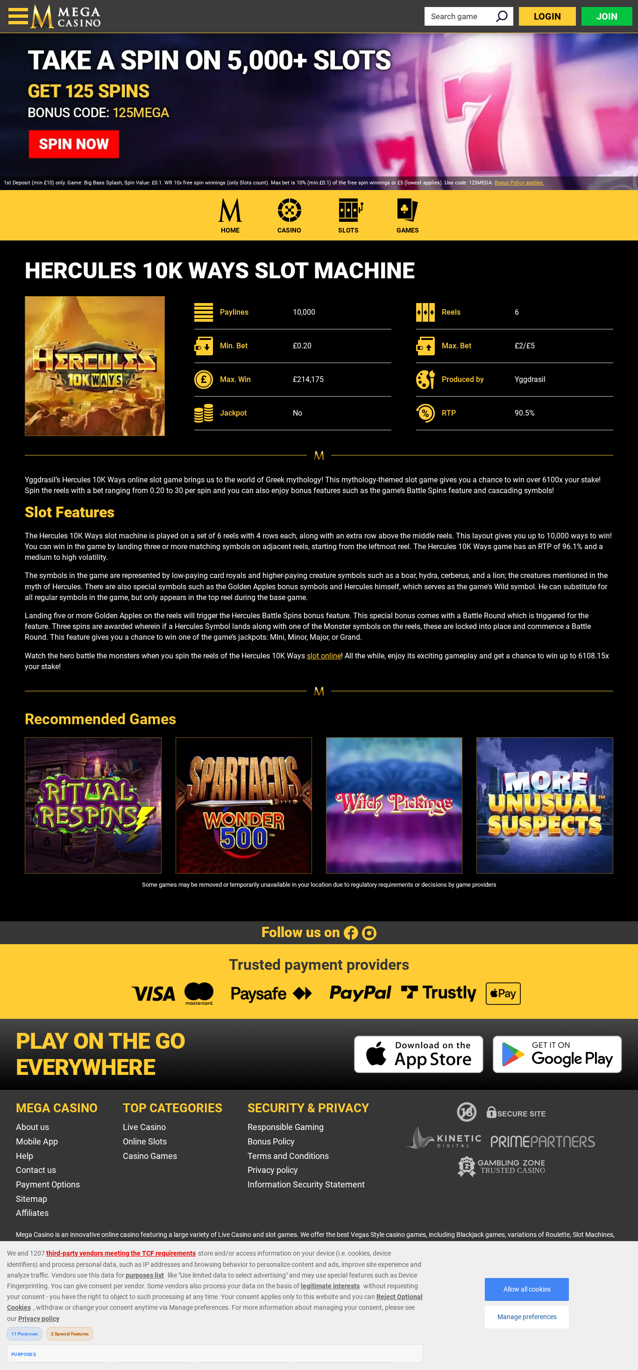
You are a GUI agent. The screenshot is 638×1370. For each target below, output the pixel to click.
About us (32, 1127)
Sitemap (31, 1199)
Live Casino (144, 1127)
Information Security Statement (306, 1184)
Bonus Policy (271, 1141)
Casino (289, 230)
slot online (324, 655)
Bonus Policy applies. (519, 183)
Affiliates (32, 1213)
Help (24, 1156)
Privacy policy (273, 1170)
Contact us (36, 1170)
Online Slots (145, 1141)
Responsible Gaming (286, 1127)
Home (230, 230)
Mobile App (37, 1141)
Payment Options (48, 1184)
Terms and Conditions (288, 1156)
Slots (348, 230)
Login (547, 16)
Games (408, 230)
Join (606, 16)
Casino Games (150, 1156)
